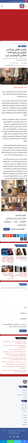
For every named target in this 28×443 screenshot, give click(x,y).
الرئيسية (24, 43)
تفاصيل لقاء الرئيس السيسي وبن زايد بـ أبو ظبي (21, 274)
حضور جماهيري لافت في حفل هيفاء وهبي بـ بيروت (21, 257)
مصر (15, 222)
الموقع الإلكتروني (23, 318)
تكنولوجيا (24, 424)
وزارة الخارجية (21, 225)
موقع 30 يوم (7, 222)
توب (19, 46)
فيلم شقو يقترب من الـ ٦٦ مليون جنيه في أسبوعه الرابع (7, 275)
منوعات (25, 415)
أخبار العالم (24, 409)
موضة (25, 422)
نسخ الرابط (6, 229)
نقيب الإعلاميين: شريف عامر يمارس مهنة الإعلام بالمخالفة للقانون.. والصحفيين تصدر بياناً (15, 354)
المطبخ (25, 417)
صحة (25, 420)
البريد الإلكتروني (23, 313)
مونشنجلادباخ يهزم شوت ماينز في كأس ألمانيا (16, 364)
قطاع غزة (22, 222)
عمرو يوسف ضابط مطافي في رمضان (16, 1)
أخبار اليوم (19, 43)
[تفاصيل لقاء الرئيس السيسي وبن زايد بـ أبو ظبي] (21, 268)
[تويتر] (21, 235)
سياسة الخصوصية (22, 395)
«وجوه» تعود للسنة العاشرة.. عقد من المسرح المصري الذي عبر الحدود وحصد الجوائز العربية (14, 358)
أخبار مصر (14, 43)
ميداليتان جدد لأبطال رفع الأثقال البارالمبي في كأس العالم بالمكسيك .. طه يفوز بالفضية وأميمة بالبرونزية (7, 259)
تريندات (25, 411)
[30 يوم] (22, 6)
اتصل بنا (24, 397)
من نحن (24, 392)
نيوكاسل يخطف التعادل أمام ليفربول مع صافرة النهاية (14, 351)
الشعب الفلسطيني (20, 215)
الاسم (25, 307)
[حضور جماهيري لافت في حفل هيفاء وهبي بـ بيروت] (21, 251)
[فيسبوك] (25, 235)
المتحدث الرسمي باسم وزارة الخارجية (15, 218)
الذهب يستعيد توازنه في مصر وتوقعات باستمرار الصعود (14, 361)
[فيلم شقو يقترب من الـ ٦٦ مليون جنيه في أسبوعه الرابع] (7, 268)
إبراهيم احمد (23, 63)
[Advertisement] (14, 26)
